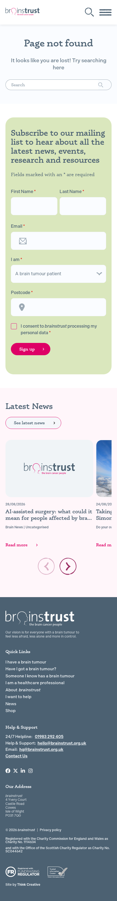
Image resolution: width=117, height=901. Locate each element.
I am (16, 259)
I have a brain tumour (25, 662)
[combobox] (51, 84)
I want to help (18, 696)
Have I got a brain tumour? (30, 668)
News (10, 703)
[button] (68, 566)
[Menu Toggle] (105, 12)
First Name (23, 191)
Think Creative (22, 885)
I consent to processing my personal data (59, 329)
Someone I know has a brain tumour (40, 676)
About (23, 689)
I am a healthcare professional (34, 682)
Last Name (72, 191)
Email (18, 226)
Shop (10, 710)
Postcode (22, 293)
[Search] (105, 84)
